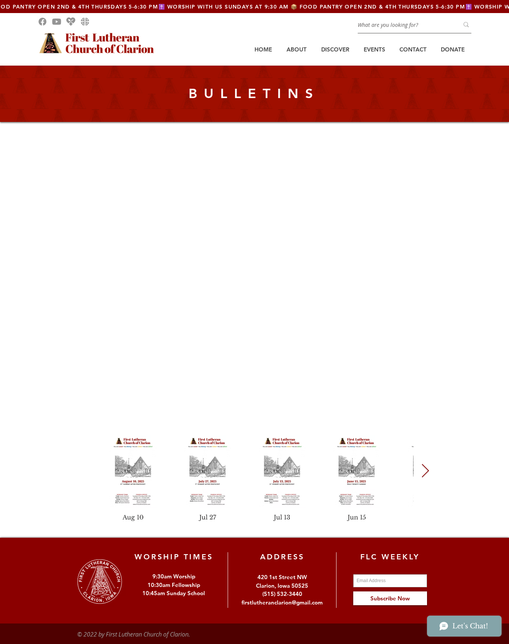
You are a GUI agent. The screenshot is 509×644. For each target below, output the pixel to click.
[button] (296, 50)
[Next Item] (425, 471)
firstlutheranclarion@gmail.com (282, 602)
